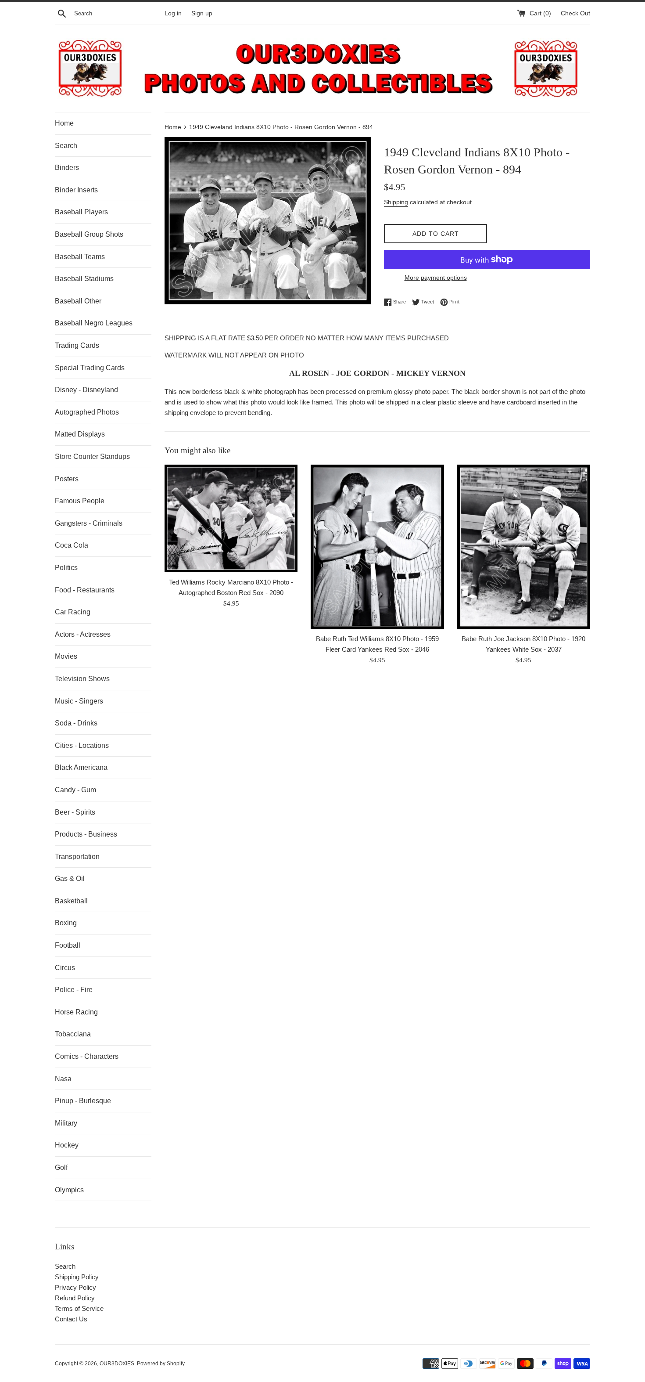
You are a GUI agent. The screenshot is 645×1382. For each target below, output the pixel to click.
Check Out (575, 13)
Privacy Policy (75, 1287)
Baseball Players (81, 212)
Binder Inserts (76, 190)
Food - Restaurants (85, 590)
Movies (66, 656)
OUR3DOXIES (117, 1363)
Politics (66, 567)
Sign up (201, 13)
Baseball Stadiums (84, 278)
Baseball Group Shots (89, 234)
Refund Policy (75, 1298)
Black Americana (81, 767)
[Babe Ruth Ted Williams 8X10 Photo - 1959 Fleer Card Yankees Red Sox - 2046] (377, 547)
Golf (61, 1167)
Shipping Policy (77, 1277)
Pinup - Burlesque (83, 1100)
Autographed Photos (87, 412)
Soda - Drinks (76, 723)
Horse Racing (76, 1012)
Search (66, 145)
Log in (173, 13)
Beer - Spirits (75, 812)
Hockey (67, 1145)
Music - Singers (79, 701)
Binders (67, 167)
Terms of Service (79, 1308)
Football (67, 945)
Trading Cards (77, 345)
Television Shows (82, 678)
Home (64, 123)
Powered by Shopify (161, 1363)
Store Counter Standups (92, 456)
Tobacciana (73, 1034)
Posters (67, 479)
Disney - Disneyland (86, 389)
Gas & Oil (70, 878)
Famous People (79, 501)
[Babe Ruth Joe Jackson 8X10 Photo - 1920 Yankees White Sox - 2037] (523, 547)
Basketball (71, 901)
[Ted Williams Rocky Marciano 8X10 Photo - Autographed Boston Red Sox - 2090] (231, 518)
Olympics (69, 1190)
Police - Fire (74, 989)
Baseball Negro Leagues (94, 323)
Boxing (66, 923)
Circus (65, 967)
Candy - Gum (75, 790)
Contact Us (71, 1319)
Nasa (63, 1079)
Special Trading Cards (90, 368)
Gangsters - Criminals (88, 523)
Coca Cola (71, 545)
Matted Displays (80, 434)
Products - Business (86, 834)
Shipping (396, 202)
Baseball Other (78, 301)
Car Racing (72, 612)
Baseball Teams (80, 256)
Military (66, 1123)
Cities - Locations (82, 745)
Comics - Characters (86, 1056)
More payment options (436, 277)
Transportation (77, 856)
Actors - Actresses (83, 634)
